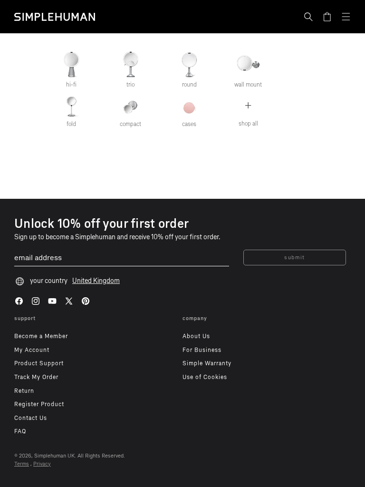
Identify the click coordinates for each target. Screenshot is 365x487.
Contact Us (30, 418)
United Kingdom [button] (96, 281)
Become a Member (41, 336)
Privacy (42, 464)
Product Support (39, 363)
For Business (201, 350)
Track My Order (36, 377)
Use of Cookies (204, 377)
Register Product (39, 404)
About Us (196, 336)
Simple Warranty (206, 363)
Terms (21, 464)
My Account (31, 350)
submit (294, 257)
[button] (308, 16)
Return (24, 391)
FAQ (20, 431)
